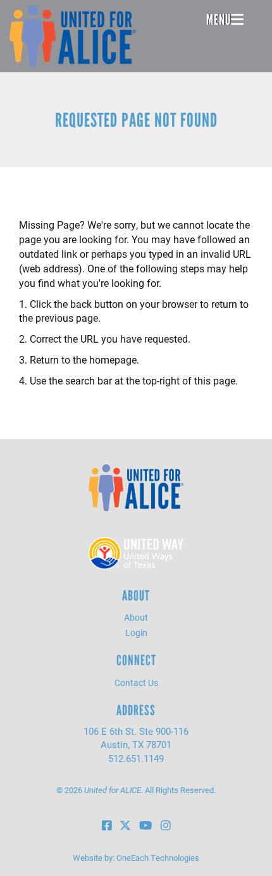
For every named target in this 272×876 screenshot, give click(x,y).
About (136, 617)
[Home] (72, 36)
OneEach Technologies (157, 857)
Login (136, 632)
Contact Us (136, 682)
